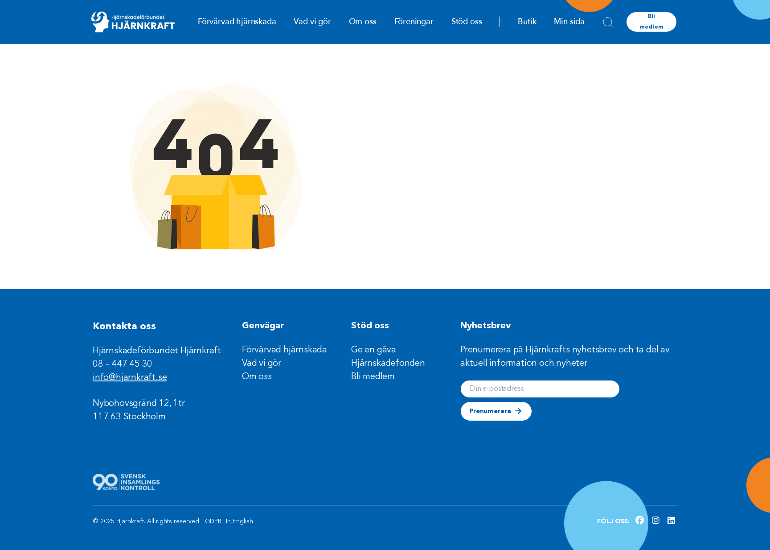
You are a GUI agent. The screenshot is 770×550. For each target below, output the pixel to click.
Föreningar (414, 22)
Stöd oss (466, 22)
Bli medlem (651, 22)
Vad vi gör (312, 22)
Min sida (569, 22)
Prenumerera (490, 411)
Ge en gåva (373, 350)
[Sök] (608, 22)
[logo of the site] (133, 22)
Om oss (363, 22)
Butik (527, 22)
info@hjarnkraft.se (130, 377)
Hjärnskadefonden (388, 363)
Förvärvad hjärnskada (237, 22)
